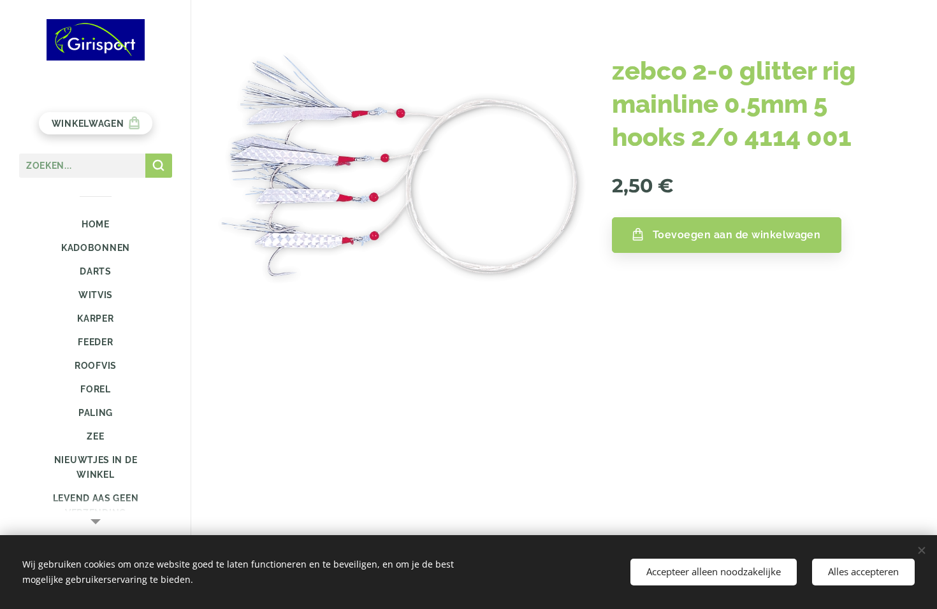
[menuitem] (95, 224)
